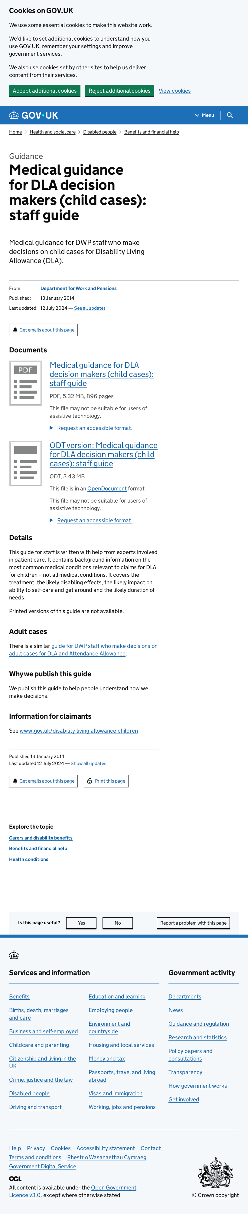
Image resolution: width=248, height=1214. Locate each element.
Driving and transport (35, 1106)
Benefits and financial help (151, 132)
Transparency (185, 1072)
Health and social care (53, 132)
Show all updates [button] (88, 763)
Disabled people (99, 132)
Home (15, 132)
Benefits (19, 996)
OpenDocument (107, 488)
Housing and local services (121, 1044)
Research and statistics (197, 1037)
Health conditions (28, 859)
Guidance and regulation (198, 1023)
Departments (184, 996)
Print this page (110, 781)
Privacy (36, 1148)
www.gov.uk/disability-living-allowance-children (79, 730)
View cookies (175, 91)
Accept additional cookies (45, 90)
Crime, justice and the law (41, 1079)
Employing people (111, 1010)
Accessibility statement (106, 1148)
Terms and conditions (35, 1157)
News (175, 1010)
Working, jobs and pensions (122, 1106)
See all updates (90, 308)
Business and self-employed (43, 1031)
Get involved (183, 1099)
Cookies (61, 1148)
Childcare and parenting (39, 1044)
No (124, 923)
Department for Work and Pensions (79, 288)
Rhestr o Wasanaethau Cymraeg (106, 1157)
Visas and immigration (115, 1093)
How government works (197, 1085)
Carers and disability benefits (41, 838)
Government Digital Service (42, 1166)
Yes (87, 923)
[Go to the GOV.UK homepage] (33, 115)
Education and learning (117, 996)
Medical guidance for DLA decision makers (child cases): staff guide (102, 374)
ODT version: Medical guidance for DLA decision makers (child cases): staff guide (104, 454)
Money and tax (107, 1058)
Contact (151, 1148)
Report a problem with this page (193, 923)
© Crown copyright (215, 1195)
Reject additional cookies (120, 90)
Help (15, 1148)
